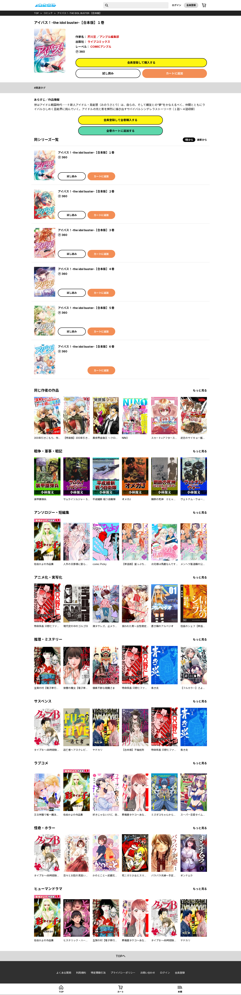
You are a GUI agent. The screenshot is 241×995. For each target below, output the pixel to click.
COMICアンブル (100, 46)
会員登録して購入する (141, 62)
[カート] (204, 5)
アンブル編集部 (109, 37)
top (36, 13)
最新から (202, 139)
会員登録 (191, 5)
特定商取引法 (98, 972)
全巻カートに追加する (120, 131)
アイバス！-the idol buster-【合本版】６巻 (86, 346)
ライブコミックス (99, 41)
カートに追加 (174, 73)
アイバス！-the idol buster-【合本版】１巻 (86, 152)
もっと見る (200, 390)
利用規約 (81, 972)
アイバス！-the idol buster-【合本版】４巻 (86, 269)
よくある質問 (63, 972)
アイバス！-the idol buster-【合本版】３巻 (86, 230)
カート (120, 991)
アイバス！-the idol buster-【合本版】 (79, 13)
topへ (120, 956)
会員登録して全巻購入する (120, 120)
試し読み (108, 73)
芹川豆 (92, 37)
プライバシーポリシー (123, 972)
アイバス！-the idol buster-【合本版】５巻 (86, 308)
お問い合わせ (147, 972)
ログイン (176, 5)
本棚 (180, 991)
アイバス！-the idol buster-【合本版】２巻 (86, 191)
